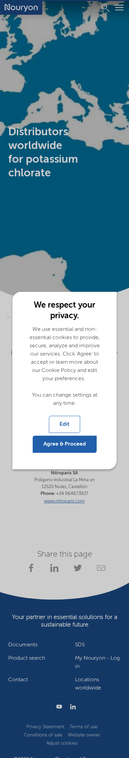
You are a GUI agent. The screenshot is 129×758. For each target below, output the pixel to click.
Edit (64, 424)
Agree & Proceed (64, 444)
